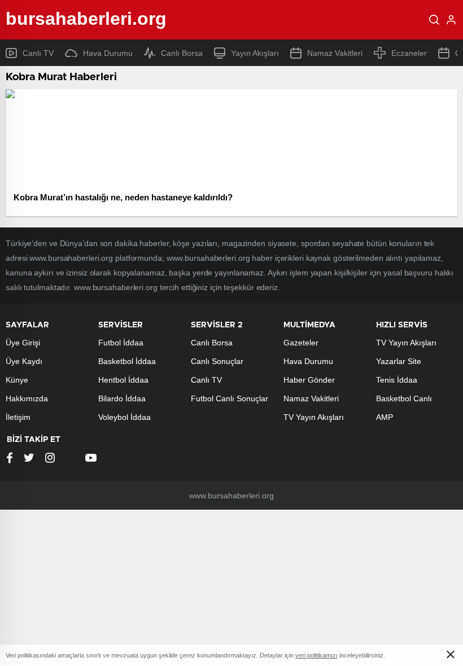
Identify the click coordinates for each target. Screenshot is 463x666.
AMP (384, 417)
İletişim (18, 417)
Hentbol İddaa (123, 379)
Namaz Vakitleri (334, 53)
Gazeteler (300, 342)
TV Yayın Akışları (313, 417)
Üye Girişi (23, 342)
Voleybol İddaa (124, 417)
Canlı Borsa (182, 53)
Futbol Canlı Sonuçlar (229, 398)
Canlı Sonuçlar (217, 361)
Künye (17, 379)
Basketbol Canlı (404, 398)
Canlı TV (38, 53)
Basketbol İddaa (127, 361)
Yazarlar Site (398, 361)
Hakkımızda (27, 398)
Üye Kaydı (24, 361)
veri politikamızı (316, 655)
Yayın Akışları (255, 53)
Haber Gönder (309, 379)
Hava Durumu (108, 53)
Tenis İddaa (396, 379)
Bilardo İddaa (122, 398)
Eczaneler (409, 53)
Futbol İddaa (120, 342)
